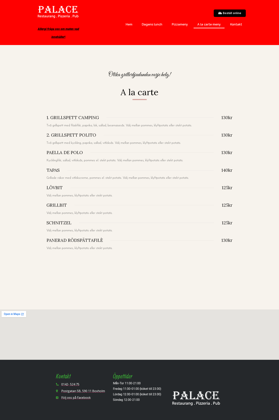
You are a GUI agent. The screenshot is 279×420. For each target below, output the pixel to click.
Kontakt (236, 24)
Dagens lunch (152, 24)
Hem (129, 24)
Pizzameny (180, 24)
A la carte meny (209, 24)
